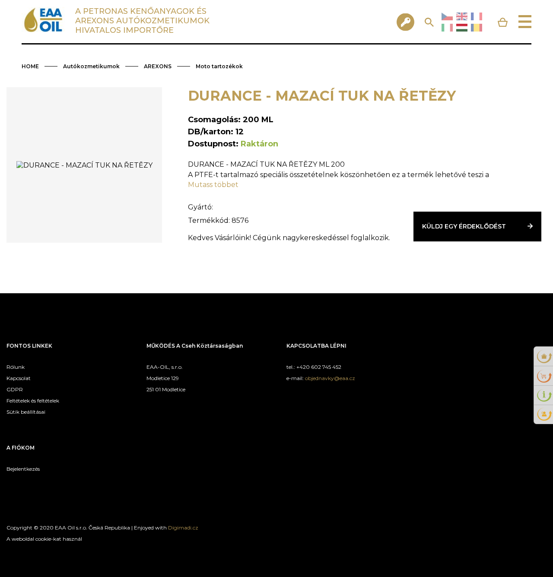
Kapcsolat (18, 378)
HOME (30, 66)
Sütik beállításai (25, 412)
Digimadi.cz (183, 527)
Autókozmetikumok (91, 66)
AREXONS (158, 66)
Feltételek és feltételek (32, 400)
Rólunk (15, 367)
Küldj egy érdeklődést (464, 226)
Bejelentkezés (23, 469)
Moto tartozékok (219, 66)
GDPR (14, 389)
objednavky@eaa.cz (330, 378)
